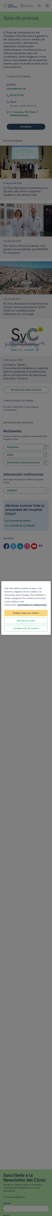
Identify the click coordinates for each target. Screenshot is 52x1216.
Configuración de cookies (26, 628)
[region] (26, 608)
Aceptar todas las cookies (26, 613)
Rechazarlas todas (26, 621)
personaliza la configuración (32, 604)
